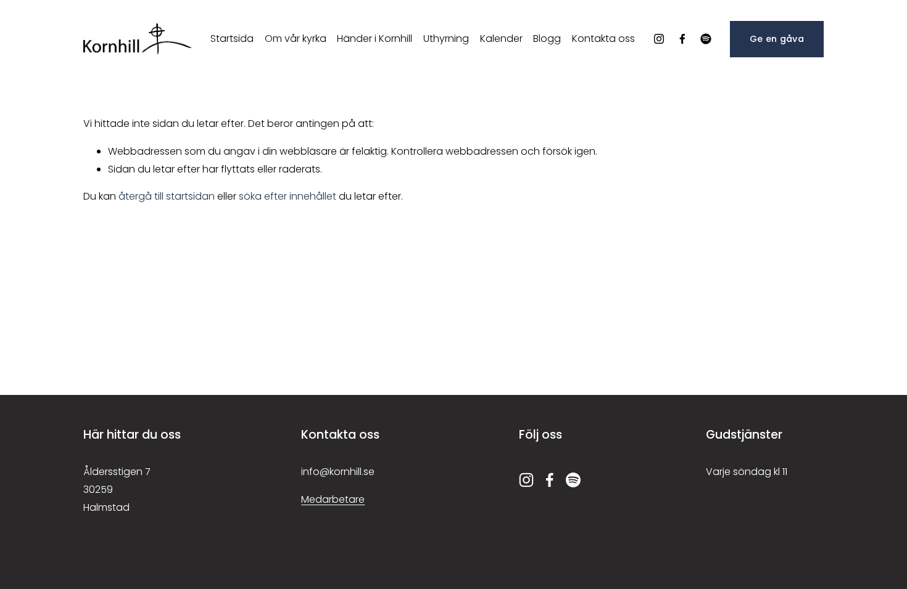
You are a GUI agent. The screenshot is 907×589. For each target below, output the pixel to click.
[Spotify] (706, 39)
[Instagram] (659, 39)
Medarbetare (333, 499)
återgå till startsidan (166, 196)
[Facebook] (682, 39)
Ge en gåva (777, 39)
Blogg (547, 38)
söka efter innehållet (287, 196)
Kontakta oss (603, 38)
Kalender (501, 38)
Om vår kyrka (295, 38)
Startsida (232, 38)
